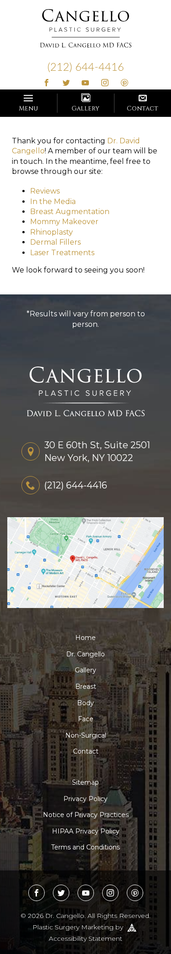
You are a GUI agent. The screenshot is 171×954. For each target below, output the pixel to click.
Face (85, 719)
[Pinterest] (124, 83)
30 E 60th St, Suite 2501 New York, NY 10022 (97, 451)
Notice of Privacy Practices (86, 815)
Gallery (85, 108)
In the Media (53, 201)
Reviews (45, 191)
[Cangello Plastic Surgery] (85, 27)
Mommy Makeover (64, 221)
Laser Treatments (62, 252)
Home (85, 638)
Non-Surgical (85, 735)
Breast (85, 686)
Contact (142, 108)
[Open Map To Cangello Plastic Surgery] (85, 562)
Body (85, 703)
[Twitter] (66, 83)
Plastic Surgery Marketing (73, 927)
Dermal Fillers (55, 242)
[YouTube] (85, 83)
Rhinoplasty (51, 232)
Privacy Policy (85, 799)
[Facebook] (46, 83)
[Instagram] (105, 83)
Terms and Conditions (85, 847)
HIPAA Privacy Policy (85, 831)
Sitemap (85, 782)
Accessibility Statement (85, 938)
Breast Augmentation (69, 211)
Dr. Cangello (85, 654)
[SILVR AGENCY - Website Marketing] (132, 927)
